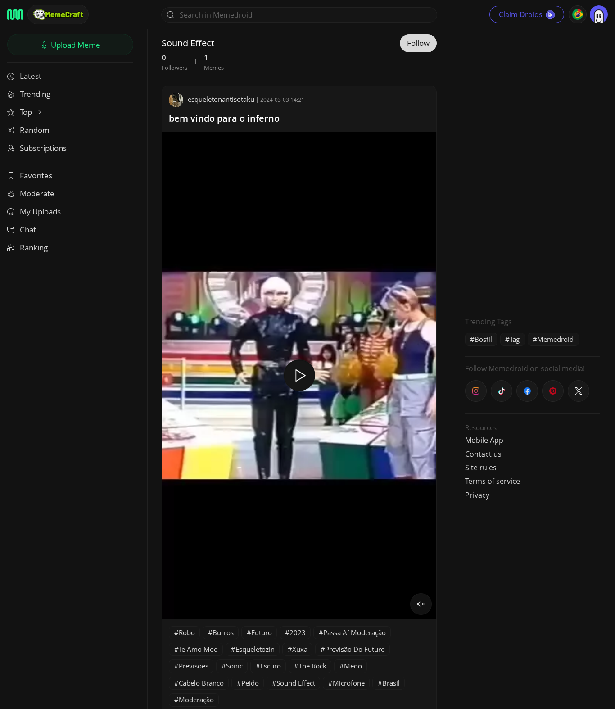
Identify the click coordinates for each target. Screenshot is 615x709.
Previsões (193, 665)
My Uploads (40, 211)
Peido (250, 682)
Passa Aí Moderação (354, 632)
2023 (297, 632)
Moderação (196, 699)
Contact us (483, 454)
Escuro (270, 665)
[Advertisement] (532, 169)
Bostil (483, 339)
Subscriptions (43, 148)
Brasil (391, 682)
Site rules (481, 468)
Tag (515, 339)
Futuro (261, 632)
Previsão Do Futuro (355, 649)
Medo (353, 665)
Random (35, 130)
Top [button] (27, 112)
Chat (28, 229)
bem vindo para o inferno (224, 118)
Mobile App (484, 440)
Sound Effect (295, 682)
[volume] (421, 604)
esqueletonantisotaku (221, 99)
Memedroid (555, 339)
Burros (223, 632)
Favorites (36, 175)
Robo (187, 632)
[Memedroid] (15, 14)
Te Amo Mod (198, 649)
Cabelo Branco (201, 682)
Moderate (37, 193)
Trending (35, 94)
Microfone (349, 682)
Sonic (234, 665)
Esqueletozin (255, 649)
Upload (74, 45)
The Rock (312, 665)
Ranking (34, 247)
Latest (30, 76)
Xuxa (300, 649)
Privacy (477, 495)
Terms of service (492, 481)
